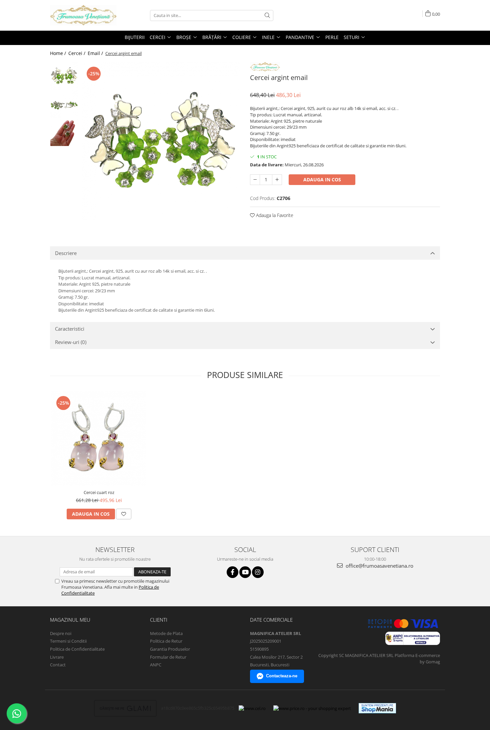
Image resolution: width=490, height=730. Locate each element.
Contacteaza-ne (281, 675)
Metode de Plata (166, 633)
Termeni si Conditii (68, 641)
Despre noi (60, 633)
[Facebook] (232, 572)
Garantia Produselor (170, 649)
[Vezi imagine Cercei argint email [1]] (64, 104)
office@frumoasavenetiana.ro (378, 565)
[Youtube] (245, 572)
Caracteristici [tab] (69, 328)
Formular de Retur (168, 657)
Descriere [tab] (66, 253)
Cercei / (77, 53)
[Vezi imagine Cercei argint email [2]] (64, 132)
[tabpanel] (161, 141)
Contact (58, 665)
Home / (58, 53)
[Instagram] (258, 572)
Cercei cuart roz (99, 492)
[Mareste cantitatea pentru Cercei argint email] (277, 179)
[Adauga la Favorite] (123, 514)
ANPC (155, 665)
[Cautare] (267, 15)
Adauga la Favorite (274, 215)
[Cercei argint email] (161, 141)
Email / (96, 53)
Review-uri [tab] (70, 342)
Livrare (57, 657)
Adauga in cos (322, 179)
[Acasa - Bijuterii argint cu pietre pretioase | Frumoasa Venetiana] (83, 15)
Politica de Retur (166, 641)
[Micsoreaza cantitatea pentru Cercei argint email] (255, 179)
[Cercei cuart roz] (98, 438)
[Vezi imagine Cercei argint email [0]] (64, 76)
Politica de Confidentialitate (77, 649)
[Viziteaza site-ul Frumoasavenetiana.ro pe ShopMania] (377, 708)
